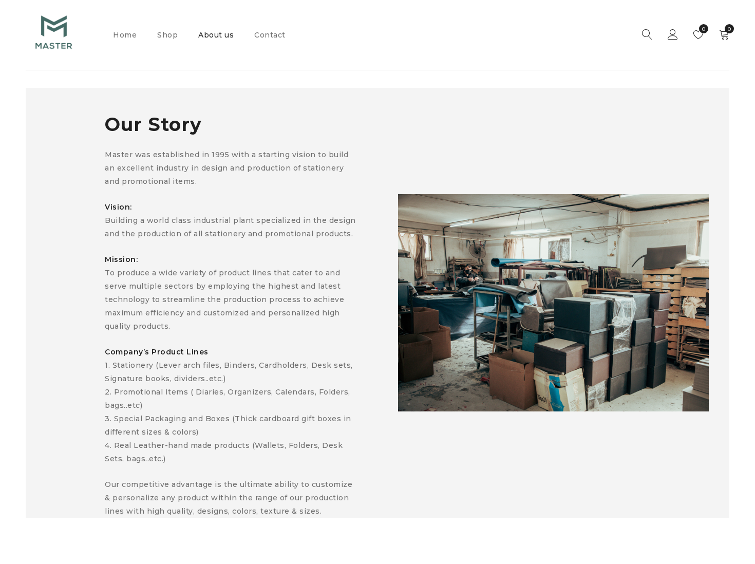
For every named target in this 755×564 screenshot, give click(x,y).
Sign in (673, 35)
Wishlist (703, 29)
